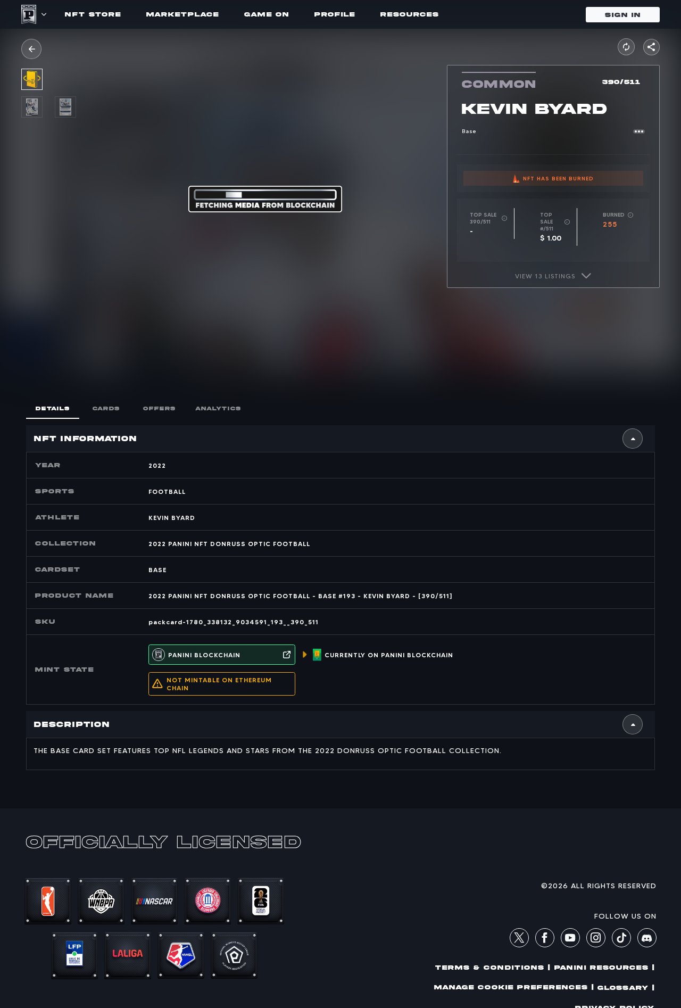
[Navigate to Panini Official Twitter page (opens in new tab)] (519, 939)
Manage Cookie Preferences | (514, 987)
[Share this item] (651, 47)
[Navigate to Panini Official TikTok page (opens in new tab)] (621, 944)
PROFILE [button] (334, 14)
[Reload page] (626, 46)
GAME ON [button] (266, 14)
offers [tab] (159, 408)
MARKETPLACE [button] (182, 14)
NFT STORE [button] (93, 14)
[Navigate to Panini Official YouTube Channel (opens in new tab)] (570, 939)
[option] (38, 107)
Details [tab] (53, 408)
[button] (31, 49)
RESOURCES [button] (409, 14)
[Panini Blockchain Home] (29, 14)
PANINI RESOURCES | (604, 967)
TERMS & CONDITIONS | (492, 967)
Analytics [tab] (218, 408)
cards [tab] (106, 408)
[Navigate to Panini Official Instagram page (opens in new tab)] (595, 939)
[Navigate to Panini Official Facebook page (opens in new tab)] (544, 939)
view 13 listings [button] (545, 276)
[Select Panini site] (43, 14)
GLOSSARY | (625, 988)
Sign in (623, 15)
